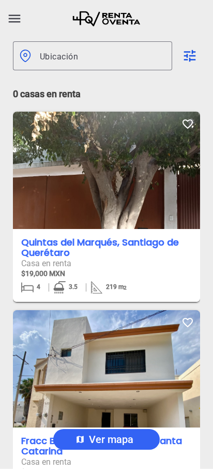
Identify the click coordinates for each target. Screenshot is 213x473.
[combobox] (102, 56)
